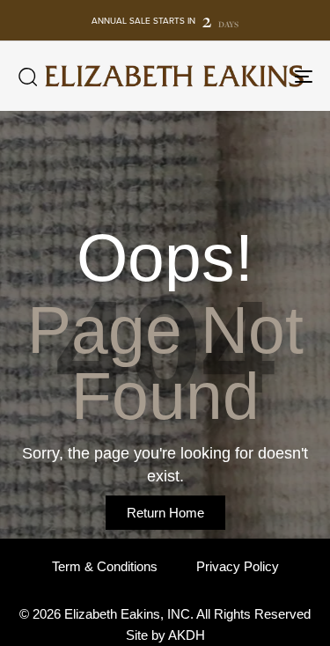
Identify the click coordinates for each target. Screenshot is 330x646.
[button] (27, 76)
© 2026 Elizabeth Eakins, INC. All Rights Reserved (165, 613)
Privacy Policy (237, 566)
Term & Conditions (105, 566)
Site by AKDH (165, 635)
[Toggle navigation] (263, 76)
